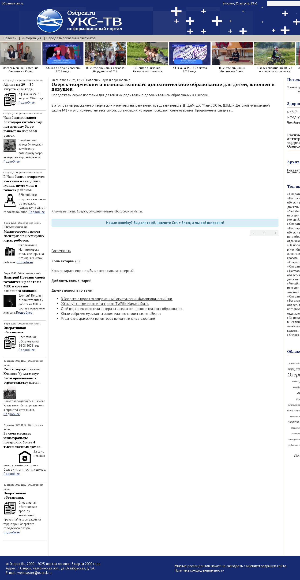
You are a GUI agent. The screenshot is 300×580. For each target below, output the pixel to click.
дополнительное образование (111, 211)
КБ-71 (294, 112)
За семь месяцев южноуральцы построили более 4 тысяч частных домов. (22, 440)
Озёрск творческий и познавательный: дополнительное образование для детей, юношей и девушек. (163, 86)
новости (293, 422)
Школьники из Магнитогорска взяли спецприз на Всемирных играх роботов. (24, 233)
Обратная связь (12, 3)
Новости (10, 38)
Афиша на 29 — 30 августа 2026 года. (19, 86)
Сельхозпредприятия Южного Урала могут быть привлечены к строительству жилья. (22, 376)
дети (138, 211)
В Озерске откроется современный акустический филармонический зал (116, 299)
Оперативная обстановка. (15, 329)
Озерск (82, 211)
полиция (296, 433)
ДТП (298, 369)
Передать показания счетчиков (70, 38)
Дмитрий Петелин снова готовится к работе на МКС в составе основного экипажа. (24, 284)
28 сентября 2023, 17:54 (68, 80)
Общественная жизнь (31, 80)
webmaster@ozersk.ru (34, 572)
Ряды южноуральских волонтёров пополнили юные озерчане (108, 318)
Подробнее (27, 102)
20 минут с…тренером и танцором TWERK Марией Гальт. (105, 303)
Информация (31, 38)
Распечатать (61, 251)
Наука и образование (115, 80)
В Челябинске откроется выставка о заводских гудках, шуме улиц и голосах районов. (24, 183)
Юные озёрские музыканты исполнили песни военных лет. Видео (111, 313)
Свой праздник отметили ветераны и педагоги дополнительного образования (121, 308)
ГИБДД (291, 369)
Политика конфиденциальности (199, 570)
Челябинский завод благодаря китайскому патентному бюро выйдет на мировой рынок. (23, 126)
